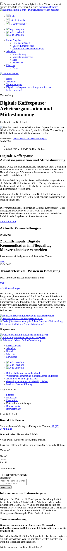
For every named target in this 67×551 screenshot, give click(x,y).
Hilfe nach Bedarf (21, 43)
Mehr (2, 261)
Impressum (11, 397)
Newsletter (17, 62)
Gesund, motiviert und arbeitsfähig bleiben (27, 381)
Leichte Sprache (17, 20)
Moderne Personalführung (19, 384)
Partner (15, 68)
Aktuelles (11, 51)
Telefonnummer (8, 468)
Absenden (5, 487)
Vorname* (5, 450)
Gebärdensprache (18, 24)
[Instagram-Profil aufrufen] (15, 29)
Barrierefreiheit (13, 408)
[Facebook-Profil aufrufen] (15, 32)
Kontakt (10, 351)
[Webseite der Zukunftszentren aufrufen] (9, 73)
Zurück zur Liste (8, 221)
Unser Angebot (13, 40)
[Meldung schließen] (1, 2)
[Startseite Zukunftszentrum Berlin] (29, 9)
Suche (13, 16)
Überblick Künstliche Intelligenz (28, 48)
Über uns (10, 65)
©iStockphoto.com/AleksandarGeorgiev (30, 138)
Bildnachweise (13, 406)
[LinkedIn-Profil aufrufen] (15, 35)
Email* (3, 462)
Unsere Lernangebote (23, 45)
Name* (3, 456)
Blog (14, 59)
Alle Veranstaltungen (10, 288)
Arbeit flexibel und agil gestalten (22, 378)
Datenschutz (12, 400)
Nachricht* (5, 477)
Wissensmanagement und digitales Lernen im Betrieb (32, 375)
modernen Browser (48, 7)
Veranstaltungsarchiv (22, 57)
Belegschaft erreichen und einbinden (24, 373)
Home (9, 78)
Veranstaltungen (20, 54)
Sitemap (10, 394)
